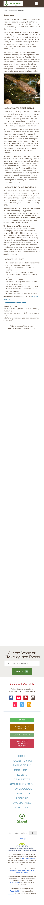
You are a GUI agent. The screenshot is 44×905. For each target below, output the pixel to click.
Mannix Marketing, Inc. (28, 858)
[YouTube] (18, 698)
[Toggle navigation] (36, 3)
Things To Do (22, 765)
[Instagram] (33, 698)
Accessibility (15, 891)
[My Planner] (29, 704)
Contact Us (22, 793)
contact (11, 893)
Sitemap (22, 839)
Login (22, 720)
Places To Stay (22, 760)
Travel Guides (22, 788)
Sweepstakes (22, 802)
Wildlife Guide (12, 10)
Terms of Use (30, 871)
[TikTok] (15, 704)
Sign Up (20, 671)
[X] (22, 704)
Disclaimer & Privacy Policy (17, 871)
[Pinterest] (25, 698)
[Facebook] (11, 698)
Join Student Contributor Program (22, 743)
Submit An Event (22, 735)
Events (22, 774)
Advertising (22, 807)
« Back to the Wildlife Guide (15, 303)
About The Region (22, 784)
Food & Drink (22, 770)
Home (5, 10)
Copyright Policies (22, 872)
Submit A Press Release (22, 727)
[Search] (33, 833)
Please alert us (14, 882)
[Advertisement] (22, 554)
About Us (22, 798)
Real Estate (22, 779)
